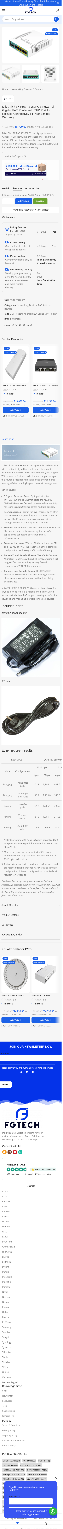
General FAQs (9, 1415)
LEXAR (5, 1256)
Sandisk (6, 1332)
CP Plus (6, 1211)
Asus (4, 1196)
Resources (7, 1400)
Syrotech (6, 1347)
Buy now (40, 201)
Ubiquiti (6, 1372)
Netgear (6, 1296)
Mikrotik (16, 318)
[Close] (55, 1477)
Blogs (4, 1390)
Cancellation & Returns (13, 1440)
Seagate (6, 1337)
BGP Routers (16, 313)
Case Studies (8, 1410)
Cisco (4, 1206)
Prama (5, 1306)
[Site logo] (30, 10)
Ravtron (6, 1316)
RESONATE (7, 1322)
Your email (14, 1496)
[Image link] (22, 1117)
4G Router (29, 1460)
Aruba (5, 1191)
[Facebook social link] (13, 325)
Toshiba (6, 1362)
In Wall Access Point (37, 1469)
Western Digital (10, 1382)
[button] (16, 410)
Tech (4, 1405)
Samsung (6, 1327)
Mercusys (7, 1276)
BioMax (6, 1201)
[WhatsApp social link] (31, 325)
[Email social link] (20, 325)
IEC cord (6, 681)
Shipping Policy (9, 1435)
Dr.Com (6, 1226)
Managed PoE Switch (14, 1474)
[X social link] (16, 325)
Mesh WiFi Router (37, 1474)
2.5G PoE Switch (11, 1460)
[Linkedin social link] (28, 325)
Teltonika (6, 1352)
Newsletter (7, 1395)
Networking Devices (22, 89)
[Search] (56, 19)
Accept (38, 1523)
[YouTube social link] (15, 1152)
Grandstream (9, 1246)
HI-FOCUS (7, 1251)
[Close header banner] (58, 3)
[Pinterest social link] (24, 325)
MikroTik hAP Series (13, 1479)
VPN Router (51, 313)
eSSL (4, 1231)
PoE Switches (44, 305)
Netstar (6, 1301)
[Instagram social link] (9, 1152)
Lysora (5, 1266)
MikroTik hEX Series (34, 313)
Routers (39, 89)
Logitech (6, 1261)
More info (23, 1523)
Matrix (5, 1271)
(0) (16, 389)
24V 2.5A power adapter (14, 613)
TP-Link (6, 1367)
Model (5, 188)
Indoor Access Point (13, 1469)
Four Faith (7, 1241)
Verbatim (6, 1377)
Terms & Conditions (12, 1425)
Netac (5, 1291)
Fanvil (5, 1236)
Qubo (5, 1311)
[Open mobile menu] (4, 10)
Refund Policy (9, 1445)
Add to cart (23, 201)
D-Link (5, 1221)
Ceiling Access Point (30, 1465)
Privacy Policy (8, 1430)
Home (5, 89)
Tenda (5, 1357)
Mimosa (6, 1286)
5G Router (44, 1460)
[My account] (58, 10)
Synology (6, 1342)
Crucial (5, 1216)
